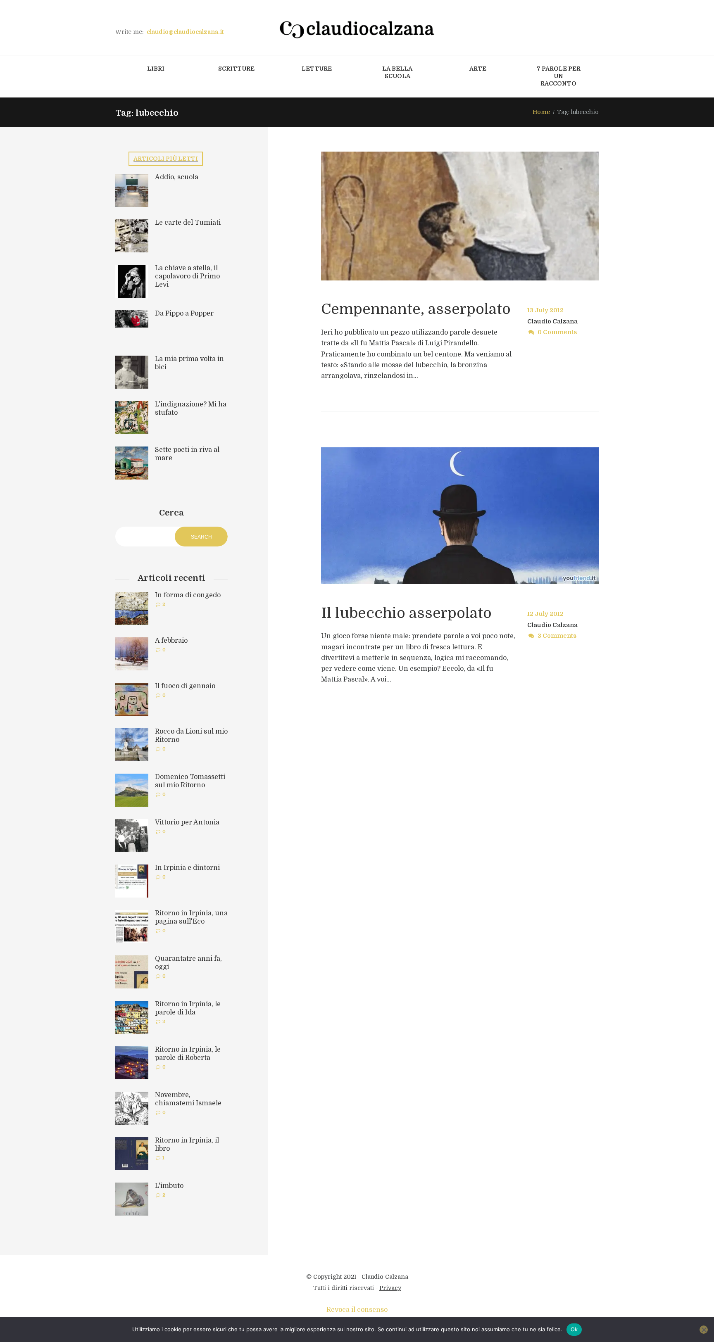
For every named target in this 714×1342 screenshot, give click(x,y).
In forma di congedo (188, 595)
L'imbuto (169, 1186)
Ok (574, 1329)
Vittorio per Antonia (187, 822)
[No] (704, 1329)
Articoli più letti (165, 158)
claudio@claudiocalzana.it (185, 32)
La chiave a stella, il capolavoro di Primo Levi (187, 276)
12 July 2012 (545, 613)
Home (541, 112)
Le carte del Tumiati (188, 222)
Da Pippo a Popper (184, 313)
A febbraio (171, 640)
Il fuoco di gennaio (185, 686)
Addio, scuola (176, 177)
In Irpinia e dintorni (187, 868)
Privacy (390, 1288)
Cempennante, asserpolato (416, 309)
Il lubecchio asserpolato (406, 613)
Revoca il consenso (357, 1309)
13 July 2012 (545, 310)
